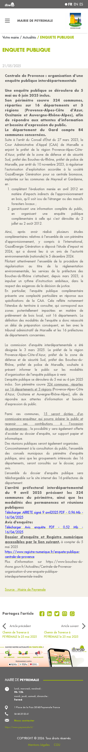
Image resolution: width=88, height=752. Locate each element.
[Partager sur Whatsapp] (72, 613)
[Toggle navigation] (7, 21)
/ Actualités (28, 37)
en (76, 4)
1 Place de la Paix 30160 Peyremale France (37, 707)
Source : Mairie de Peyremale (25, 589)
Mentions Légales (39, 745)
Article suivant (69, 626)
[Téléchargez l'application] (44, 655)
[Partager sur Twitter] (57, 613)
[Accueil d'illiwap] (19, 4)
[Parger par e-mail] (65, 613)
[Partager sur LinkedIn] (50, 613)
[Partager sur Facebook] (42, 613)
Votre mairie (11, 37)
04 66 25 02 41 (21, 713)
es (81, 4)
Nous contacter (24, 720)
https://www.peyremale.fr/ (19, 727)
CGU (57, 745)
